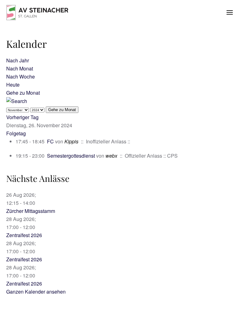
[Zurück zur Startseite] (37, 12)
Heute (13, 84)
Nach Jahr (17, 60)
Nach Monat (19, 68)
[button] (230, 12)
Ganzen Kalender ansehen (36, 291)
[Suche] (16, 100)
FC (51, 141)
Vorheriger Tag (22, 117)
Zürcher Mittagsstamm (30, 210)
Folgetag (16, 133)
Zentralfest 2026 (24, 235)
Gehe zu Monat (23, 92)
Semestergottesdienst (71, 155)
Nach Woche (20, 76)
